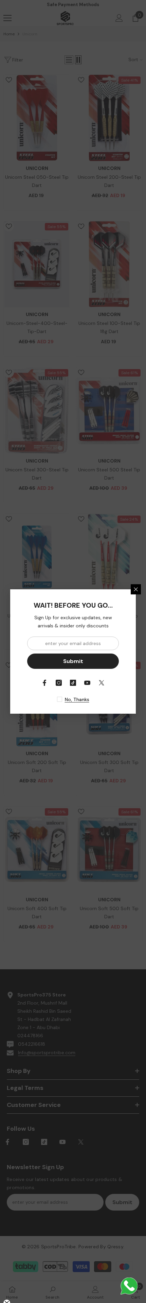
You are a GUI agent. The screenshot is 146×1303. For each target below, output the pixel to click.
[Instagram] (59, 683)
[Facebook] (44, 683)
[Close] (136, 589)
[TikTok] (73, 683)
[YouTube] (87, 683)
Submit (73, 661)
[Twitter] (101, 683)
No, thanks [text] (77, 699)
